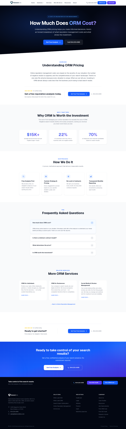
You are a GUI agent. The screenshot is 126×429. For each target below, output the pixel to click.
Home (33, 3)
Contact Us (102, 417)
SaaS (77, 409)
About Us (101, 398)
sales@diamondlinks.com (17, 414)
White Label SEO (58, 398)
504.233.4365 (92, 3)
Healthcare (79, 398)
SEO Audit (111, 3)
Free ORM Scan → (110, 382)
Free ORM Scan (103, 409)
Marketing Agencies (81, 411)
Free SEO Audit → (94, 382)
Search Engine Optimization (61, 403)
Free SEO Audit (103, 411)
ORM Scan (102, 3)
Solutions (40, 3)
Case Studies (102, 400)
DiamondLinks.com (19, 426)
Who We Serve (58, 3)
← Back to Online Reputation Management (63, 304)
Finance (78, 406)
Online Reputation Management (62, 406)
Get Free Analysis (52, 42)
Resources (68, 3)
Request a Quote (103, 414)
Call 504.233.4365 (73, 42)
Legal (77, 400)
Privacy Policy (104, 426)
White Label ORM (58, 400)
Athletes (78, 403)
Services (49, 3)
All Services (56, 409)
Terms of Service (114, 426)
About (75, 3)
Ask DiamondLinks (104, 406)
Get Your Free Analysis (78, 94)
